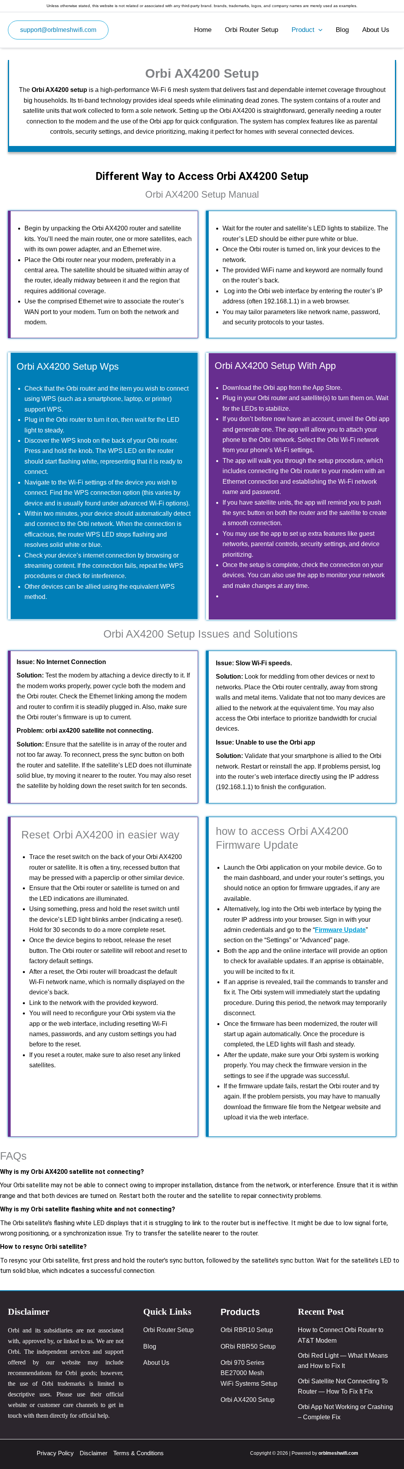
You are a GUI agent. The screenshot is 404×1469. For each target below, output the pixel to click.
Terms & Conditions (138, 1453)
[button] (58, 30)
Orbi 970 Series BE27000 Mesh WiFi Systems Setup (249, 1373)
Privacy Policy (55, 1453)
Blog (342, 30)
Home (202, 30)
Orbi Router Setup (251, 30)
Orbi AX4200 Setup (248, 1399)
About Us (375, 30)
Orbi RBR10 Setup (247, 1330)
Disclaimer (93, 1453)
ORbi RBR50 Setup (248, 1346)
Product (303, 30)
